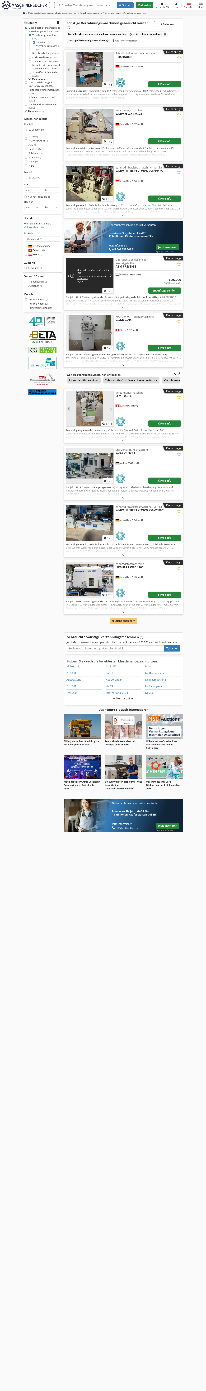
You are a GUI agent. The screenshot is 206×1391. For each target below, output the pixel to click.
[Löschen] (130, 34)
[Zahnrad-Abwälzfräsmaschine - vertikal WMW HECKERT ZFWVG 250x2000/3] (89, 523)
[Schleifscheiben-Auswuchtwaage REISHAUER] (89, 69)
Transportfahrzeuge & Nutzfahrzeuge (40, 84)
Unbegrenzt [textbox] (34, 239)
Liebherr (34, 149)
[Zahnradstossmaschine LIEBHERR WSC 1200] (89, 580)
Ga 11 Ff (110, 666)
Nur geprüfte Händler (41, 307)
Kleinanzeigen (37, 281)
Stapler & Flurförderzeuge (42, 106)
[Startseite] (24, 13)
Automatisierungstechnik (42, 99)
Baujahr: (28, 201)
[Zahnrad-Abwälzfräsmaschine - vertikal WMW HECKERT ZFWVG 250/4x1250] (89, 183)
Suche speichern (124, 621)
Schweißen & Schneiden (45, 74)
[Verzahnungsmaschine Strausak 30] (89, 408)
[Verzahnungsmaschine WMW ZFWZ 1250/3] (89, 126)
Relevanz (168, 24)
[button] (201, 5)
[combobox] (42, 239)
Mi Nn (148, 666)
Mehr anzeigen (124, 698)
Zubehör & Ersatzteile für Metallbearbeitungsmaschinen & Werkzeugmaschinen (49, 65)
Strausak (34, 157)
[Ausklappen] (123, 101)
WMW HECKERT (38, 140)
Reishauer (35, 153)
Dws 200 (71, 693)
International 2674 (117, 693)
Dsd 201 (71, 686)
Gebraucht (35, 267)
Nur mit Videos (38, 303)
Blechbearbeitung (45, 53)
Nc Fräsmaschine (155, 679)
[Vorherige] (69, 69)
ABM (32, 144)
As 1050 (71, 673)
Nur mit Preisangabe (39, 196)
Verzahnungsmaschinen (45, 37)
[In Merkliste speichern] (179, 58)
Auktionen (35, 285)
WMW (33, 136)
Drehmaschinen (44, 57)
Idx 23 (109, 686)
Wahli (33, 161)
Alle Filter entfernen (125, 40)
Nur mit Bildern (38, 299)
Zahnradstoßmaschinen (83, 380)
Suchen (126, 5)
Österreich (35, 227)
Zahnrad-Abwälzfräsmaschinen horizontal (131, 380)
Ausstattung (73, 679)
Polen (37, 254)
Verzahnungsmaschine (178, 380)
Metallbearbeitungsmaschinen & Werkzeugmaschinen (45, 29)
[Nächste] (110, 69)
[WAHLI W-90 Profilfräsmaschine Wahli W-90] (89, 333)
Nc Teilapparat (154, 686)
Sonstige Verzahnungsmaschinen (49, 46)
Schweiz (38, 250)
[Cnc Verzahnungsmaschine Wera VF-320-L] (89, 465)
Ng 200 (149, 693)
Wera (32, 165)
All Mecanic (73, 666)
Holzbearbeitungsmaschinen (44, 91)
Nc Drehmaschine (156, 673)
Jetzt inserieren (167, 247)
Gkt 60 (109, 673)
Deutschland (41, 245)
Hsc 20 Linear (114, 679)
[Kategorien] (52, 5)
